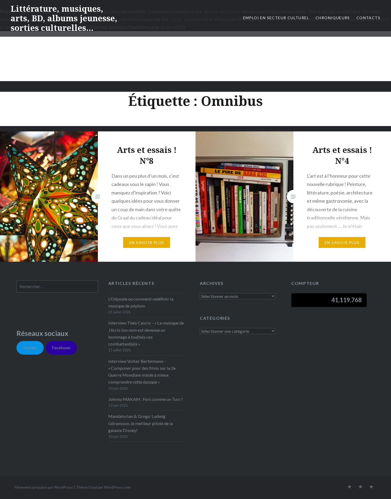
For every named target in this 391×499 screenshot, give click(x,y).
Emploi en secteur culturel (276, 17)
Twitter (30, 347)
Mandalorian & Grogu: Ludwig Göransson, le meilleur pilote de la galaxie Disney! (140, 423)
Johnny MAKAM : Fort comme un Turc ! (145, 399)
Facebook (61, 347)
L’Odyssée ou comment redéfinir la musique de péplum (140, 302)
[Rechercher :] (57, 286)
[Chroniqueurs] (360, 487)
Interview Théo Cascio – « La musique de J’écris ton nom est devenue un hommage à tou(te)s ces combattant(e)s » (146, 333)
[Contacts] (349, 487)
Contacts (368, 17)
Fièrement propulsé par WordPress (44, 487)
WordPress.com (117, 487)
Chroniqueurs (332, 17)
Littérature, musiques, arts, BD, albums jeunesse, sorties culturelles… (64, 18)
